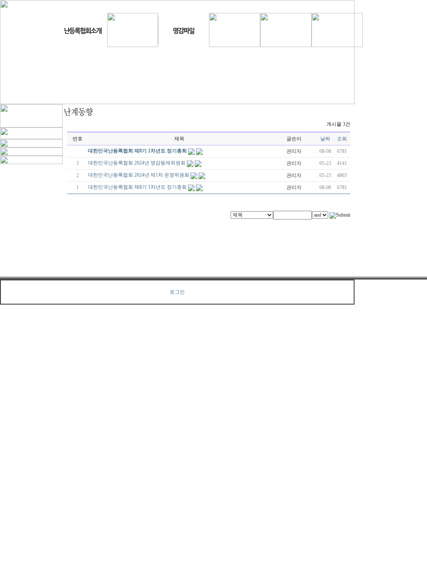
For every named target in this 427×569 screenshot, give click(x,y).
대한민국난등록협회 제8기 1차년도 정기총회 (137, 151)
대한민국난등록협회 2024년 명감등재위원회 (137, 163)
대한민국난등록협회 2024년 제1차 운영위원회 (138, 175)
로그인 (177, 292)
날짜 (325, 139)
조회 (342, 139)
